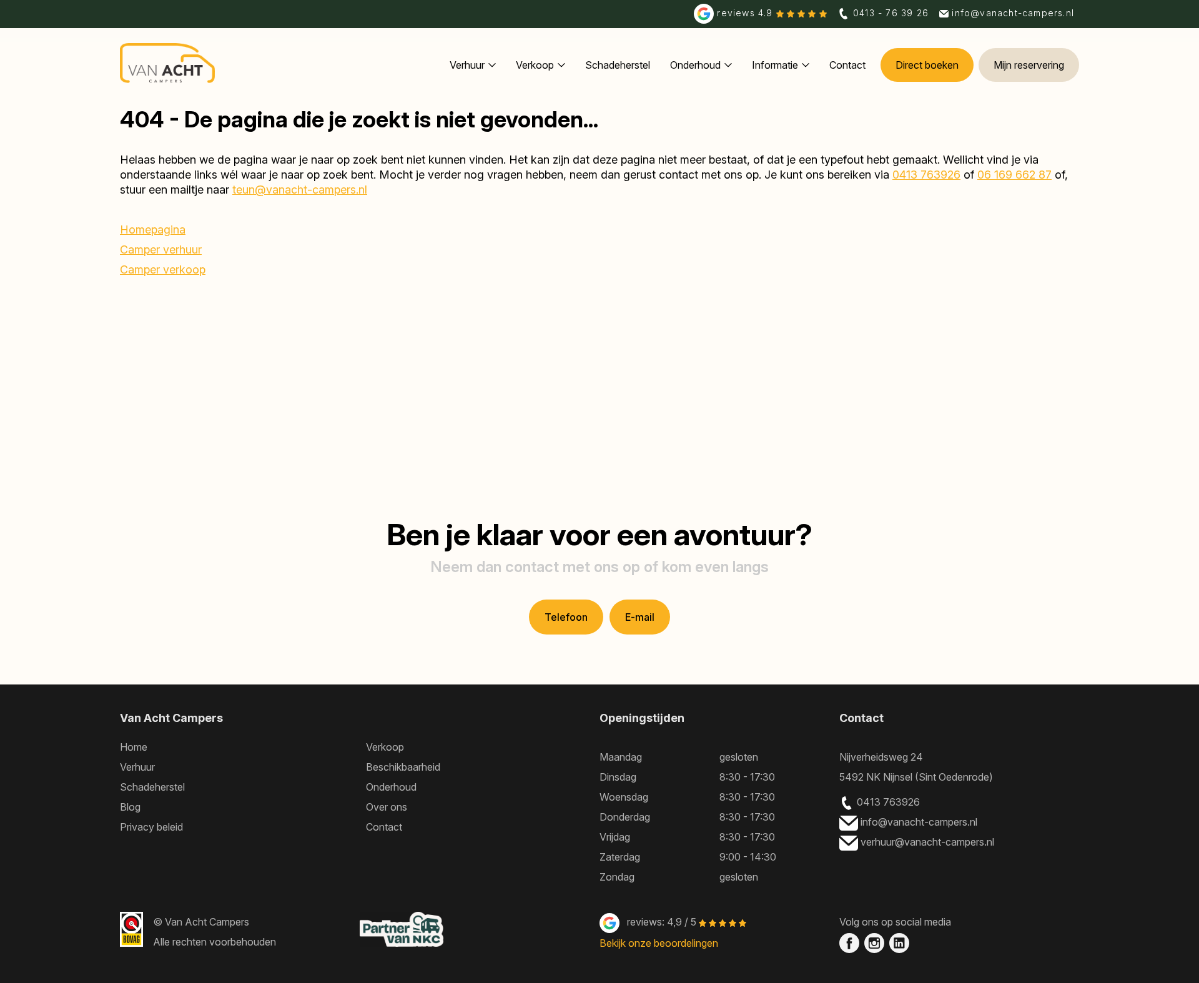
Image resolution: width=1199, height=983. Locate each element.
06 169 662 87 (1014, 174)
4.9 (746, 12)
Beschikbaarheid (403, 767)
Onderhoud (695, 65)
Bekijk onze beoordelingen (659, 943)
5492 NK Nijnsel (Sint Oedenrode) (916, 777)
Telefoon (566, 617)
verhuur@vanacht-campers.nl (929, 842)
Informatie (775, 65)
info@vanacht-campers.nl (920, 822)
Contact (847, 65)
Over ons (386, 807)
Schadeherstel (617, 65)
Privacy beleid (151, 827)
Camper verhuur (161, 249)
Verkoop (535, 65)
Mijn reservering (1029, 65)
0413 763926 (926, 174)
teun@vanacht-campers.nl (299, 189)
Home (133, 747)
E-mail (639, 617)
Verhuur (467, 65)
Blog (130, 807)
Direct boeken (927, 65)
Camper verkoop (162, 269)
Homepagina (152, 229)
